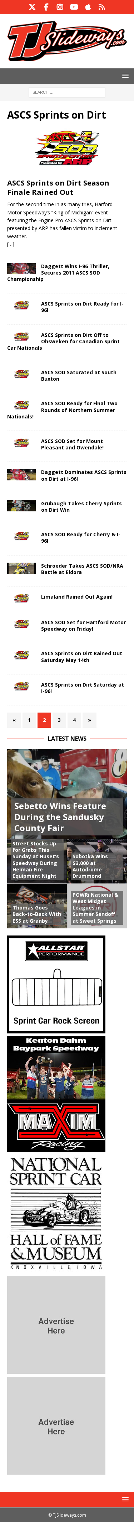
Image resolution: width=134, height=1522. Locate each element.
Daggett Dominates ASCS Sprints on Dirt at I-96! (83, 475)
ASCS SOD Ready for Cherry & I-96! (80, 537)
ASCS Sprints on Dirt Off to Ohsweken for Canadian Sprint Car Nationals (63, 341)
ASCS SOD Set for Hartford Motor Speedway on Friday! (83, 625)
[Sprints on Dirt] (21, 306)
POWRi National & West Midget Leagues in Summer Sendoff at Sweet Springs (95, 907)
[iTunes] (88, 7)
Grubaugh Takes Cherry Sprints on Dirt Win (81, 506)
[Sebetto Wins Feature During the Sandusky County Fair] (67, 794)
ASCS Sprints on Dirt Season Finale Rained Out (58, 187)
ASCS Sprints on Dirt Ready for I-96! (82, 306)
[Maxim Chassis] (56, 1147)
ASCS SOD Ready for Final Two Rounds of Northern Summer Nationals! (62, 409)
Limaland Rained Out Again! (77, 596)
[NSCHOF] (56, 1268)
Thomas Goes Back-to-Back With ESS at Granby (37, 914)
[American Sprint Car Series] (21, 337)
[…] (10, 244)
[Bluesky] (102, 7)
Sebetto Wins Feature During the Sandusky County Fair (60, 817)
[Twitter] (32, 7)
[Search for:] (67, 91)
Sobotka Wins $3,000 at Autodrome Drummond (90, 866)
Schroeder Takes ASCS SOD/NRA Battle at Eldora (82, 568)
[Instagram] (60, 7)
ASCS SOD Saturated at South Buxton (78, 375)
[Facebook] (46, 7)
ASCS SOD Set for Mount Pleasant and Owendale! (72, 444)
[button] (124, 75)
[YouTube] (74, 7)
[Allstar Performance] (56, 1029)
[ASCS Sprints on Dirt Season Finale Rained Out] (67, 151)
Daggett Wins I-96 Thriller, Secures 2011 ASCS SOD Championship (58, 272)
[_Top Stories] (21, 268)
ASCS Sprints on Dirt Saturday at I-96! (82, 687)
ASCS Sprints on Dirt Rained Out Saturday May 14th (81, 656)
